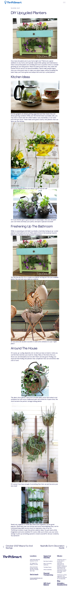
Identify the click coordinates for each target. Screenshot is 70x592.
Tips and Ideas (13, 8)
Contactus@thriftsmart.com (36, 578)
